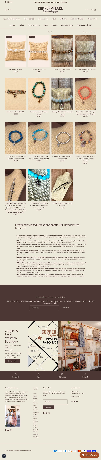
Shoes (12, 25)
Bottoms (63, 18)
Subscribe (66, 308)
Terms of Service (35, 431)
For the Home (34, 25)
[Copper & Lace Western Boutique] (50, 10)
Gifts (46, 25)
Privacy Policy (35, 426)
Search (35, 396)
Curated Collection (12, 18)
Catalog (35, 398)
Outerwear (92, 18)
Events (54, 25)
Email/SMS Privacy (36, 413)
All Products (35, 402)
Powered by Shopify (27, 450)
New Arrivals (35, 406)
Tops (54, 18)
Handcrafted (29, 18)
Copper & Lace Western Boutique (16, 450)
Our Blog (35, 437)
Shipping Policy (35, 422)
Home (34, 394)
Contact (35, 410)
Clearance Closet (84, 25)
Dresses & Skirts (77, 18)
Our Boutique (67, 25)
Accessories (43, 18)
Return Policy (35, 418)
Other (21, 25)
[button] (4, 456)
